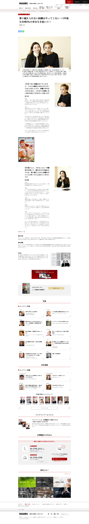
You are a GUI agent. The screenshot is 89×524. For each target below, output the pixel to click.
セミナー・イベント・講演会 (59, 7)
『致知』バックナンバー (36, 504)
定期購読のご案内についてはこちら (60, 461)
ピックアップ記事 (20, 509)
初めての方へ (20, 504)
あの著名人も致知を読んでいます (48, 504)
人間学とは (65, 504)
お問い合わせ (61, 517)
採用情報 (34, 517)
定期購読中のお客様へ (67, 7)
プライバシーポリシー (49, 517)
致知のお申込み (28, 8)
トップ (20, 11)
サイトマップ (30, 517)
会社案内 (20, 517)
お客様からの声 (58, 504)
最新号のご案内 (27, 504)
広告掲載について (56, 517)
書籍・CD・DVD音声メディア (49, 7)
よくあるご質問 (25, 517)
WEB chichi (35, 8)
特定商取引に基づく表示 (41, 517)
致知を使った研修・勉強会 (41, 7)
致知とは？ (21, 8)
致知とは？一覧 (67, 473)
